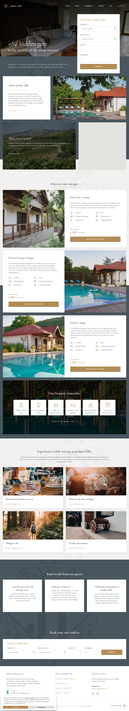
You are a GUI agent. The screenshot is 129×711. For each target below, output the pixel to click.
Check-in (84, 24)
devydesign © (87, 706)
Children (84, 55)
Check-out (85, 35)
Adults (83, 45)
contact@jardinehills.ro (100, 689)
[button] (60, 614)
